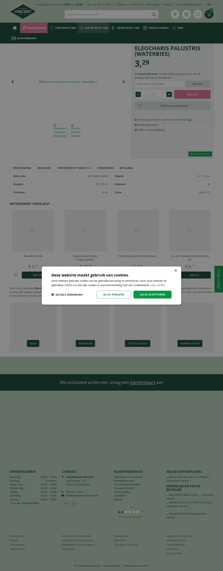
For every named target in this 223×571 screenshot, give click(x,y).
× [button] (175, 270)
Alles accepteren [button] (152, 294)
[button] (66, 294)
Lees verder (157, 285)
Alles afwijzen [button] (113, 294)
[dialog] (111, 286)
